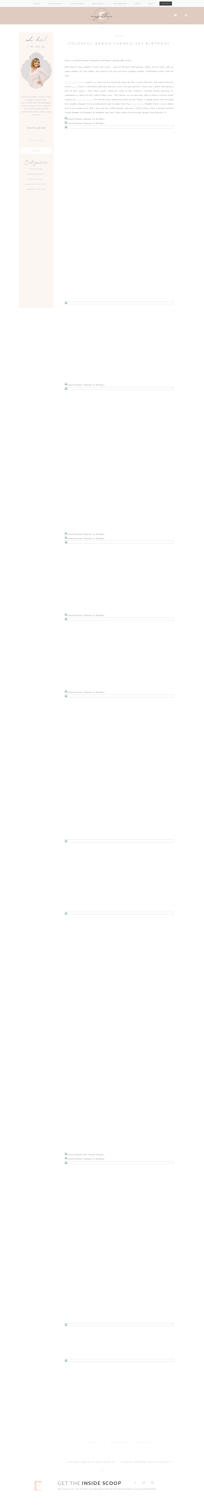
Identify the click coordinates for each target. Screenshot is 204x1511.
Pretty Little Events (75, 82)
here (74, 86)
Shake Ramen (137, 104)
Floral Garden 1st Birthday (146, 1462)
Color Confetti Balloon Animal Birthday (104, 1462)
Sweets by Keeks (84, 99)
